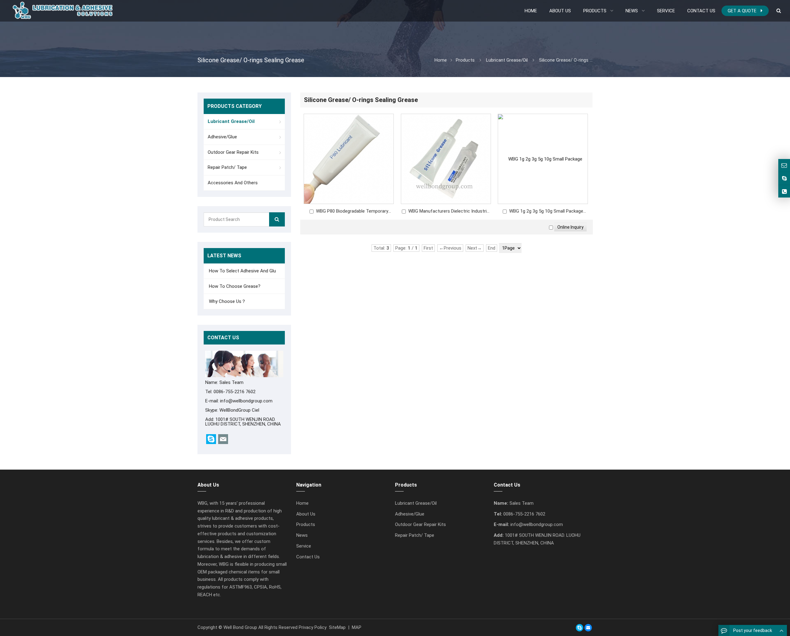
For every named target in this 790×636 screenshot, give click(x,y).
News (302, 535)
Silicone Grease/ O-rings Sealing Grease (579, 60)
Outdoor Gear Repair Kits (233, 152)
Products (465, 60)
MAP (356, 627)
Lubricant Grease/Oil (507, 60)
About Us (305, 514)
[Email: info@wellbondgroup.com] (784, 165)
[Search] (277, 219)
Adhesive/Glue (222, 137)
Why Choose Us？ (227, 301)
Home (302, 503)
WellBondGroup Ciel (239, 410)
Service (303, 546)
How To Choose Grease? (234, 286)
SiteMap (337, 627)
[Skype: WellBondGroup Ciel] (784, 178)
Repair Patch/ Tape (227, 167)
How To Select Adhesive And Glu (242, 271)
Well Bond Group (240, 627)
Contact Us (308, 557)
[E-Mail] (588, 627)
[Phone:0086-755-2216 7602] (784, 191)
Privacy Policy (312, 627)
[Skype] (579, 627)
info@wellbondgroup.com (246, 401)
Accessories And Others (233, 183)
